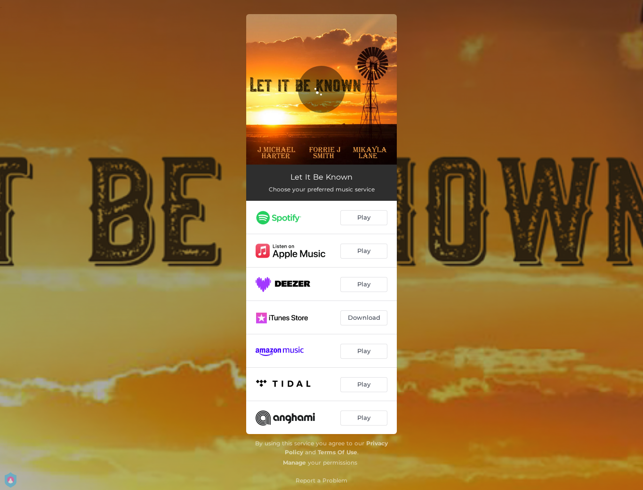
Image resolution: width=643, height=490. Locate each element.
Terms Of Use (337, 452)
